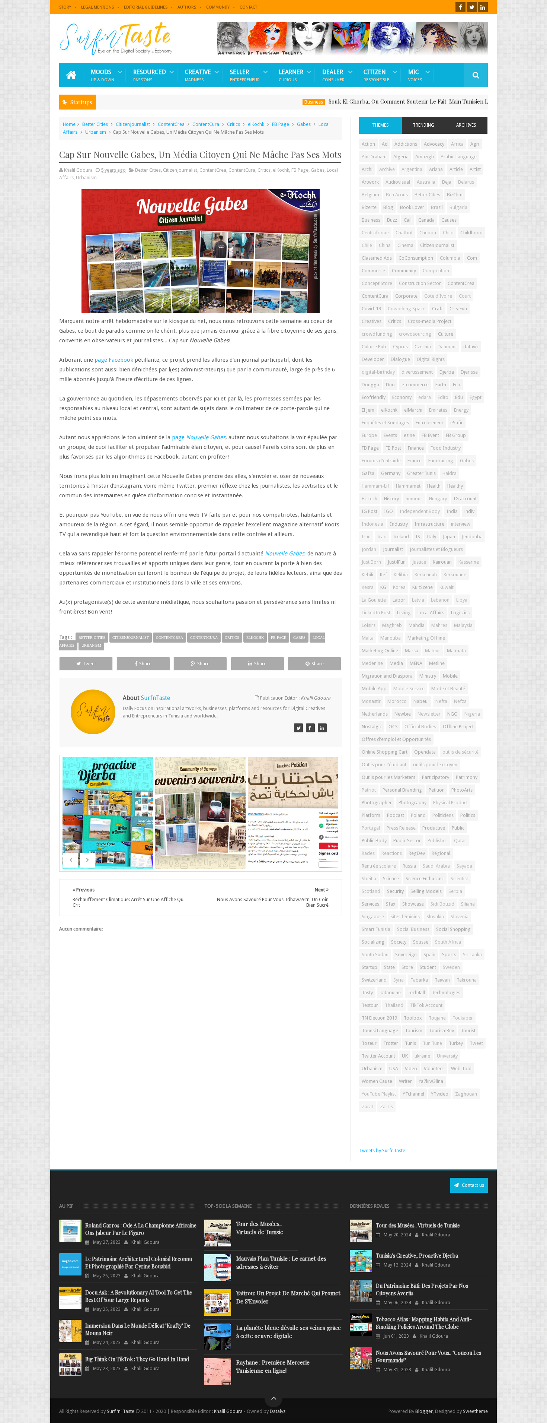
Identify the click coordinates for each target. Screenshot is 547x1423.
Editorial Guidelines (145, 7)
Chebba (427, 232)
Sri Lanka (472, 954)
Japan (449, 536)
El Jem (368, 410)
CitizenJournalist (133, 124)
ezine (409, 435)
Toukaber (462, 1018)
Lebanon (440, 600)
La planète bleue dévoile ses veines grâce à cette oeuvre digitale (288, 1332)
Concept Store (377, 283)
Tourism (413, 1030)
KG (383, 587)
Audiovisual (398, 182)
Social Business (413, 929)
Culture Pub (374, 346)
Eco (456, 384)
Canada (426, 220)
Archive (387, 169)
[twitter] (472, 7)
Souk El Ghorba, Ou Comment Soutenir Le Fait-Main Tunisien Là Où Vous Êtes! (385, 101)
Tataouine (390, 992)
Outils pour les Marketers (388, 777)
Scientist (459, 878)
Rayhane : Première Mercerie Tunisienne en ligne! (273, 1366)
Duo (390, 384)
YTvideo (439, 1094)
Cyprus (400, 346)
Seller (245, 75)
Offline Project (458, 726)
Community (218, 7)
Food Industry (446, 448)
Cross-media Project (429, 321)
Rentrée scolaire (379, 866)
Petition (437, 790)
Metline (437, 663)
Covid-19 (371, 308)
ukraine (422, 1056)
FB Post (393, 448)
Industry (399, 524)
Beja (446, 182)
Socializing (373, 942)
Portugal (371, 828)
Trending (423, 125)
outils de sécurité (460, 752)
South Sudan (375, 954)
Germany (390, 473)
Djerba (446, 372)
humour (414, 498)
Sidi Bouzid (442, 904)
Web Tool (461, 1068)
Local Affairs (431, 612)
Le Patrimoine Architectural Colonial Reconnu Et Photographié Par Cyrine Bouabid (138, 1262)
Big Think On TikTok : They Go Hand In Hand (137, 1359)
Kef (383, 574)
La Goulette (374, 600)
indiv (469, 511)
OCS (393, 726)
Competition (436, 270)
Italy (431, 536)
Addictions (405, 144)
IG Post (369, 511)
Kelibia (401, 574)
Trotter (390, 1043)
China (385, 245)
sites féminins (405, 916)
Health (434, 486)
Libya (461, 600)
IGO (388, 511)
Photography (412, 802)
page (198, 437)
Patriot (369, 790)
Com (472, 258)
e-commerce (415, 384)
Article (456, 169)
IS (418, 536)
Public (458, 828)
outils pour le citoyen (435, 764)
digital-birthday (378, 372)
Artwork (370, 182)
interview (460, 524)
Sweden (451, 967)
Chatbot (404, 232)
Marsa (411, 650)
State (389, 967)
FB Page (280, 124)
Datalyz (277, 1411)
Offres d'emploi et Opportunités (396, 739)
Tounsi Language (380, 1030)
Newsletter (429, 714)
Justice (419, 562)
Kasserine (468, 562)
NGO (452, 714)
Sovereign (406, 954)
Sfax (391, 904)
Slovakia (435, 916)
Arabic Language (459, 156)
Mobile (450, 676)
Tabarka (419, 980)
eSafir (456, 422)
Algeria (401, 156)
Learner (291, 75)
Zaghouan (466, 1094)
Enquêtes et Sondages (385, 422)
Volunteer (434, 1068)
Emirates (438, 410)
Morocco (397, 701)
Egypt (476, 397)
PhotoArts (462, 790)
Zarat (367, 1106)
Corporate (406, 296)
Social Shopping (453, 929)
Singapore (373, 916)
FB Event (430, 435)
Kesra (368, 587)
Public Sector (407, 840)
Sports (449, 954)
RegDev (417, 853)
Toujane (437, 1018)
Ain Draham (374, 156)
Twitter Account (378, 1056)
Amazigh (424, 156)
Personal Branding (402, 790)
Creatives (371, 321)
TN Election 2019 (379, 1018)
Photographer (377, 802)
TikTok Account (426, 1005)
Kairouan (442, 562)
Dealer (333, 75)
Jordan (369, 549)
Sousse (420, 942)
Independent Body (420, 511)
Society (398, 942)
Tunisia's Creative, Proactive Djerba (417, 1255)
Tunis (410, 1043)
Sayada (464, 866)
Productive (433, 828)
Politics (467, 815)
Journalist (393, 549)
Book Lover (412, 207)
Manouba (390, 638)
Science (391, 878)
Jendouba (472, 536)
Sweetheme (475, 1411)
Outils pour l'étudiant (384, 764)
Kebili (367, 574)
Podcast (395, 815)
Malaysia (463, 625)
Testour (370, 1005)
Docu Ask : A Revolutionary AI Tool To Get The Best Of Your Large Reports (138, 1296)
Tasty (367, 992)
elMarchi (413, 410)
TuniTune (432, 1043)
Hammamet (408, 486)
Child (448, 232)
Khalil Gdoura (229, 1411)
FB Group (456, 435)
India (452, 511)
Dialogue (400, 359)
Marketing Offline (426, 638)
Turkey (456, 1043)
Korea (399, 587)
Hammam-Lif (375, 486)
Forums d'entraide (381, 460)
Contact (248, 7)
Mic (415, 75)
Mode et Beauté (448, 688)
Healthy (455, 486)
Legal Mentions (97, 7)
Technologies (446, 992)
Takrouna (467, 980)
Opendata (425, 752)
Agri (474, 144)
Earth (440, 384)
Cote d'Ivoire (438, 296)
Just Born (371, 562)
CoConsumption (416, 258)
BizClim (455, 194)
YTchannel (413, 1094)
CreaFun (458, 308)
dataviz (471, 346)
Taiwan (442, 980)
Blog (388, 207)
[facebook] (460, 7)
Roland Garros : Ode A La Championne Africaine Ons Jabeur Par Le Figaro (140, 1229)
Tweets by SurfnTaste (382, 1150)
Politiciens (443, 815)
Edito (443, 397)
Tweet (89, 663)
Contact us (472, 1185)
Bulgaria (458, 207)
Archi (367, 169)
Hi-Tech (369, 498)
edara (424, 397)
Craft (437, 308)
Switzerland (374, 980)
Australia (426, 182)
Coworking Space (406, 308)
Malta (368, 638)
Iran (366, 536)
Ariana (436, 169)
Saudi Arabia (436, 866)
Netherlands (375, 714)
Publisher (437, 840)
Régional (441, 853)
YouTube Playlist (379, 1094)
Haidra (449, 473)
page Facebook (114, 359)
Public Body (374, 840)
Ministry (427, 676)
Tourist (468, 1030)
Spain (429, 954)
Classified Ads (377, 258)
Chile (367, 245)
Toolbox (413, 1018)
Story (65, 7)
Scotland (371, 891)
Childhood (471, 232)
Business (271, 102)
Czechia (423, 346)
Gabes (304, 124)
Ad (385, 144)
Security (395, 891)
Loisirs (368, 625)
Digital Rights (431, 359)
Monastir (371, 701)
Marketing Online (380, 650)
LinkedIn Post (376, 612)
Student (428, 967)
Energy (461, 410)
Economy (402, 397)
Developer (373, 359)
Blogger (424, 1411)
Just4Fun (397, 562)
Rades (368, 853)
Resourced (149, 75)
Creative (198, 75)
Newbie (402, 714)
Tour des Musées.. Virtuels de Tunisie (259, 1228)
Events (390, 435)
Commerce (373, 270)
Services (370, 904)
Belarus (466, 182)
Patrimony (466, 777)
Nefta (441, 701)
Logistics (460, 612)
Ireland (401, 536)
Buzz (392, 220)
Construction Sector (420, 283)
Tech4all (416, 992)
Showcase (413, 904)
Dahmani (447, 346)
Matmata (456, 650)
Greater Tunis (421, 473)
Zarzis (386, 1106)
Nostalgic (372, 726)
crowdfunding (377, 334)
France (414, 460)
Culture (445, 334)
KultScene (422, 587)
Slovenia (459, 916)
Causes (449, 220)
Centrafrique (375, 232)
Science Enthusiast (425, 878)
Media (396, 663)
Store (407, 967)
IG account (465, 498)
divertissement (417, 372)
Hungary (438, 498)
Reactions (391, 853)
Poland (418, 815)
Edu (459, 397)
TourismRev (441, 1030)
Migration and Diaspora (387, 676)
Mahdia (417, 625)
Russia (409, 866)
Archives (466, 125)
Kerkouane (455, 574)
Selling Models (426, 891)
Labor (399, 600)
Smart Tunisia (376, 929)
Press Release (401, 828)
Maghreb (392, 625)
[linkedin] (483, 7)
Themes (380, 125)
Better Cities (95, 124)
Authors (186, 7)
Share (145, 663)
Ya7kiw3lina (431, 1081)
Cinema (405, 245)
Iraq (382, 536)
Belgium (370, 194)
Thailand (394, 1005)
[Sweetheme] (298, 727)
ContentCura (205, 124)
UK (405, 1056)
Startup (369, 967)
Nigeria (472, 714)
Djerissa (469, 372)
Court (465, 296)
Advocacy (434, 144)
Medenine (372, 663)
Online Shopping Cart (384, 752)
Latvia (418, 600)
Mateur (432, 650)
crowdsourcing (415, 334)
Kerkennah (426, 574)
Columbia (450, 258)
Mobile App (374, 688)
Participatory (435, 777)
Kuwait (446, 587)
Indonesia (372, 524)
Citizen (376, 75)
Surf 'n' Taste (120, 1411)
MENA (416, 663)
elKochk (256, 124)
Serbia (455, 891)
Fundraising (440, 460)
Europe (369, 435)
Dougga (370, 384)
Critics (233, 124)
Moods (102, 75)
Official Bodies (420, 726)
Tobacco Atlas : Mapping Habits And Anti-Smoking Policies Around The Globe (424, 1323)
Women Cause (377, 1081)
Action (368, 144)
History (391, 498)
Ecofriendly (374, 397)
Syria (398, 980)
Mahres (439, 625)
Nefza (460, 701)
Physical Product (450, 802)
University (447, 1056)
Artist (475, 169)
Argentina (412, 169)
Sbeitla (369, 878)
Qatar (460, 840)
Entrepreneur (430, 422)
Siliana (468, 904)
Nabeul (421, 701)
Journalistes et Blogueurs (436, 549)
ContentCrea (171, 124)
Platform (371, 815)
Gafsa (368, 473)
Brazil (437, 207)
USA (393, 1068)
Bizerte (369, 207)
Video (411, 1068)
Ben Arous (397, 194)
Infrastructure (429, 524)
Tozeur (369, 1043)
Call (408, 220)
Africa (457, 144)
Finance (416, 448)
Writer (405, 1081)
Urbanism (95, 132)
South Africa (448, 942)
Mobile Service (409, 688)
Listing (404, 612)
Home (69, 124)
